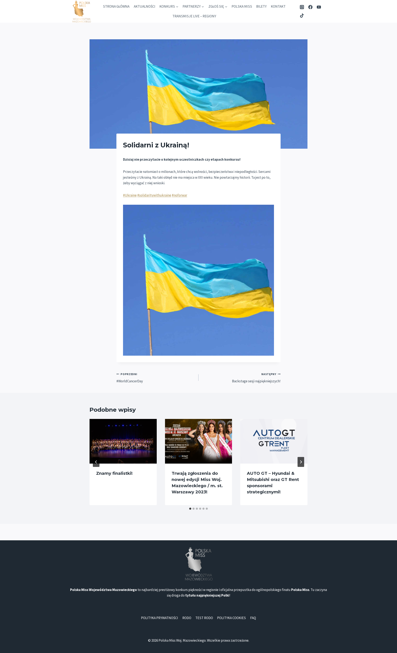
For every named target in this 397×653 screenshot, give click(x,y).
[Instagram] (302, 7)
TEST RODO (204, 618)
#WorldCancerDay (129, 378)
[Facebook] (310, 7)
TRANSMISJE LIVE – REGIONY (194, 16)
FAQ (253, 618)
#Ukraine (130, 195)
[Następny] (301, 462)
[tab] (190, 509)
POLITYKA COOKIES (231, 618)
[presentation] (123, 441)
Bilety (261, 6)
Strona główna (116, 6)
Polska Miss (242, 6)
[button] (198, 280)
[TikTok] (302, 15)
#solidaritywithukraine (154, 195)
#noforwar (179, 195)
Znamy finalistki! (114, 473)
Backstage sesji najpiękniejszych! (256, 378)
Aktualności (144, 6)
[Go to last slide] (96, 462)
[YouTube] (318, 7)
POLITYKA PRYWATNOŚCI (159, 618)
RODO (186, 618)
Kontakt (278, 6)
